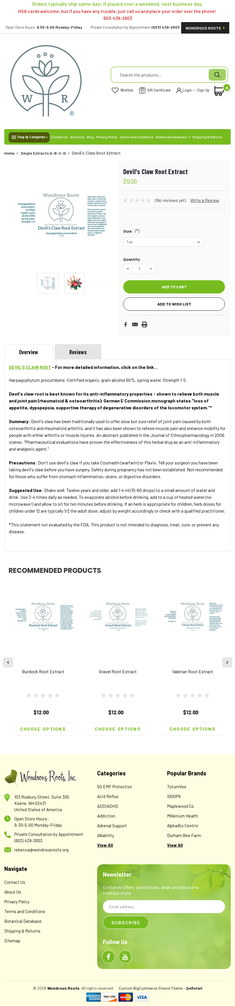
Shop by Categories (31, 137)
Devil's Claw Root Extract (96, 153)
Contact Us (59, 137)
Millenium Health (182, 815)
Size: (131, 230)
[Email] (135, 324)
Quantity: (132, 259)
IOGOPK (174, 796)
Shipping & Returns (207, 137)
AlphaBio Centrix (182, 825)
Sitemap (12, 940)
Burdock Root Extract (43, 671)
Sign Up (203, 90)
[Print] (144, 324)
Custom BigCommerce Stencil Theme (151, 988)
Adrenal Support (112, 825)
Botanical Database (171, 137)
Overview (28, 352)
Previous (12, 214)
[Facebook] (125, 324)
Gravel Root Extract (118, 671)
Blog (90, 137)
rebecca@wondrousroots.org (41, 849)
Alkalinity (105, 835)
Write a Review (204, 200)
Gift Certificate (158, 90)
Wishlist (126, 90)
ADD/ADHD (107, 806)
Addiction (106, 815)
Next (109, 214)
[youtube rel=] (125, 956)
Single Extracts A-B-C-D (43, 153)
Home (9, 153)
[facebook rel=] (108, 956)
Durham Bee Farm (184, 835)
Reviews (78, 352)
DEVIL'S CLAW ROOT (30, 367)
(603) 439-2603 (28, 840)
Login (187, 90)
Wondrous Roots (203, 28)
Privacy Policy (106, 137)
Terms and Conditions (137, 137)
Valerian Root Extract (192, 671)
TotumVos (176, 786)
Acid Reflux (107, 796)
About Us (77, 137)
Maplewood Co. (181, 806)
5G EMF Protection (114, 786)
